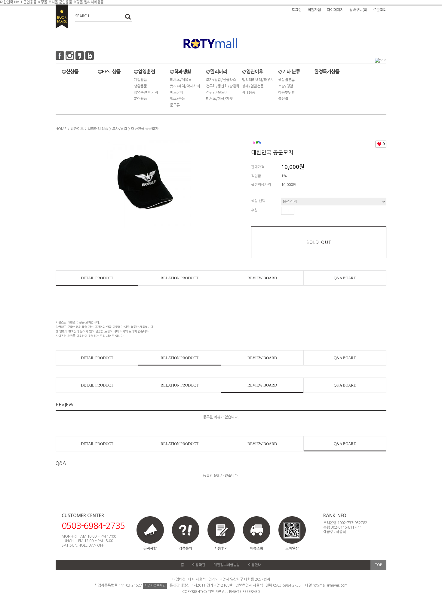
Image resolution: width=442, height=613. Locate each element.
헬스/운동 (177, 99)
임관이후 (77, 129)
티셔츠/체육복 (181, 80)
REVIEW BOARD (262, 278)
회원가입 (314, 10)
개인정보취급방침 (226, 565)
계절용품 (140, 80)
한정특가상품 (326, 71)
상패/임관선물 (253, 86)
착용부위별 (286, 92)
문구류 (175, 105)
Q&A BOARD (345, 278)
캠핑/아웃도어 (217, 92)
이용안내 (254, 565)
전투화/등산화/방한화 (222, 86)
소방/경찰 (285, 86)
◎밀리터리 (216, 71)
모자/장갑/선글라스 (221, 80)
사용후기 (221, 548)
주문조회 (379, 10)
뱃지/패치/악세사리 (185, 86)
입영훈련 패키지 (146, 92)
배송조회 (256, 548)
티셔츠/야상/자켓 (219, 99)
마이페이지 (335, 10)
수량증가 (299, 211)
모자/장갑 (119, 129)
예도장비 (176, 92)
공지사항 (150, 548)
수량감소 (308, 211)
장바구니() (358, 10)
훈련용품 (140, 99)
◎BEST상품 (109, 71)
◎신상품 (70, 71)
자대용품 (248, 92)
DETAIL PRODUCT (97, 278)
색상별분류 (286, 80)
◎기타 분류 (289, 71)
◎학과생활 (180, 71)
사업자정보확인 (154, 585)
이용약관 (198, 565)
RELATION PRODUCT (179, 278)
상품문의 (185, 548)
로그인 (297, 10)
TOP (378, 565)
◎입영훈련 (144, 71)
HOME (61, 129)
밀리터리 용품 (97, 129)
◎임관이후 (252, 71)
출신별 (283, 99)
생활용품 (140, 86)
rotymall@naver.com (330, 585)
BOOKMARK (62, 17)
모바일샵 (292, 548)
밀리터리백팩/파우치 (258, 80)
